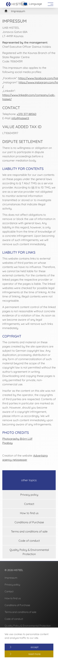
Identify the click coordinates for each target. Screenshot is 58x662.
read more (34, 653)
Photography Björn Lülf (17, 439)
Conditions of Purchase (29, 522)
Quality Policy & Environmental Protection (29, 552)
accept (34, 647)
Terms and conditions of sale (29, 531)
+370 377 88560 (26, 114)
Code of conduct (29, 540)
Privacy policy (29, 494)
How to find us (29, 513)
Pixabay (7, 443)
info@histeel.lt (20, 118)
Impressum (11, 577)
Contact (29, 504)
